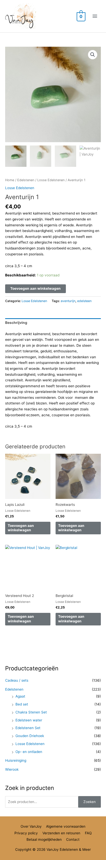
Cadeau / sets (16, 680)
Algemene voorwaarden (65, 826)
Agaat (20, 696)
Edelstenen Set (27, 728)
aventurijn (68, 301)
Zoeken (89, 802)
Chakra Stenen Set (31, 712)
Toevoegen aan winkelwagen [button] (21, 528)
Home (9, 180)
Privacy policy (26, 833)
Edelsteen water (28, 720)
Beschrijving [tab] (16, 323)
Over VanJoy (31, 826)
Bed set (21, 704)
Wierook (12, 769)
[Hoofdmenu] (95, 16)
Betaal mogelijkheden (44, 839)
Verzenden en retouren (61, 833)
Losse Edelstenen (51, 180)
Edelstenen (25, 180)
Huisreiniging (15, 760)
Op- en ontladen (28, 752)
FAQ (88, 833)
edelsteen (84, 301)
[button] (92, 54)
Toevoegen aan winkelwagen (35, 288)
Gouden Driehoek (29, 736)
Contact (73, 839)
